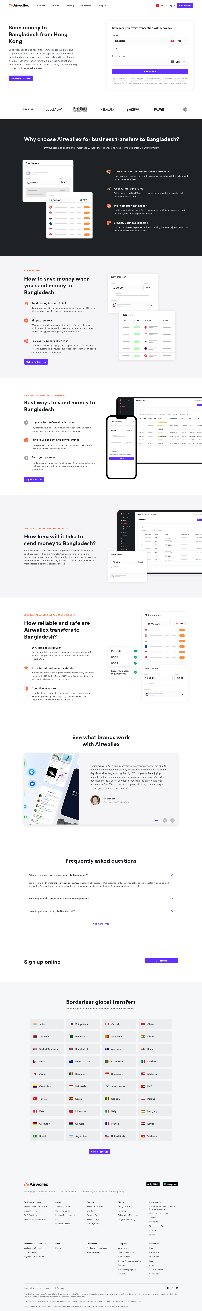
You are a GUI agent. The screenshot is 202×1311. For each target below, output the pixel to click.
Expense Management (65, 1215)
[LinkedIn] (177, 1288)
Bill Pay (58, 1219)
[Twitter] (173, 1288)
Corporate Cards (62, 1211)
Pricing (70, 5)
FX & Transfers (30, 1215)
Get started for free (21, 78)
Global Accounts (31, 1211)
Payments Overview (95, 1206)
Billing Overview (125, 1206)
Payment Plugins (94, 1215)
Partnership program (127, 1269)
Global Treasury (30, 1252)
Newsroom (154, 1256)
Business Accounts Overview (36, 1206)
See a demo (185, 5)
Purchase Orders (62, 1224)
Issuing (152, 1235)
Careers (121, 1265)
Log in (172, 5)
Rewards (121, 1274)
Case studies (154, 1252)
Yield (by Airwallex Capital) (35, 1219)
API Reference (93, 1252)
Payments (153, 1222)
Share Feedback (156, 1269)
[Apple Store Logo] (153, 1184)
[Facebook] (168, 1288)
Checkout (91, 1211)
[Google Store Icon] (170, 1184)
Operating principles (126, 1252)
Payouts (152, 1230)
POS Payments (93, 1224)
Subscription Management (129, 1215)
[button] (165, 820)
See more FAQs (101, 923)
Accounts (153, 1217)
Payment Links (93, 1219)
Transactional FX (156, 1226)
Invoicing (122, 1211)
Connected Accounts (158, 1213)
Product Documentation (97, 1248)
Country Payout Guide (178, 83)
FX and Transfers (69, 1191)
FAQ (151, 1261)
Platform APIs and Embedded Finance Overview (162, 1207)
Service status (155, 1274)
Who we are (123, 1248)
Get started (150, 71)
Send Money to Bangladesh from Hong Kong (102, 1191)
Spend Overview (62, 1206)
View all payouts (99, 1151)
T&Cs (128, 1301)
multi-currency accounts (64, 882)
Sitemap (60, 1288)
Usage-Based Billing (126, 1219)
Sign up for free (34, 479)
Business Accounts (48, 1191)
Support (152, 1265)
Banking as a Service (33, 1248)
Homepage (29, 1191)
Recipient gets (118, 56)
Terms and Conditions (151, 83)
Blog (151, 1248)
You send (116, 35)
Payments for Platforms (34, 1256)
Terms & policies (125, 1256)
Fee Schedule (163, 83)
